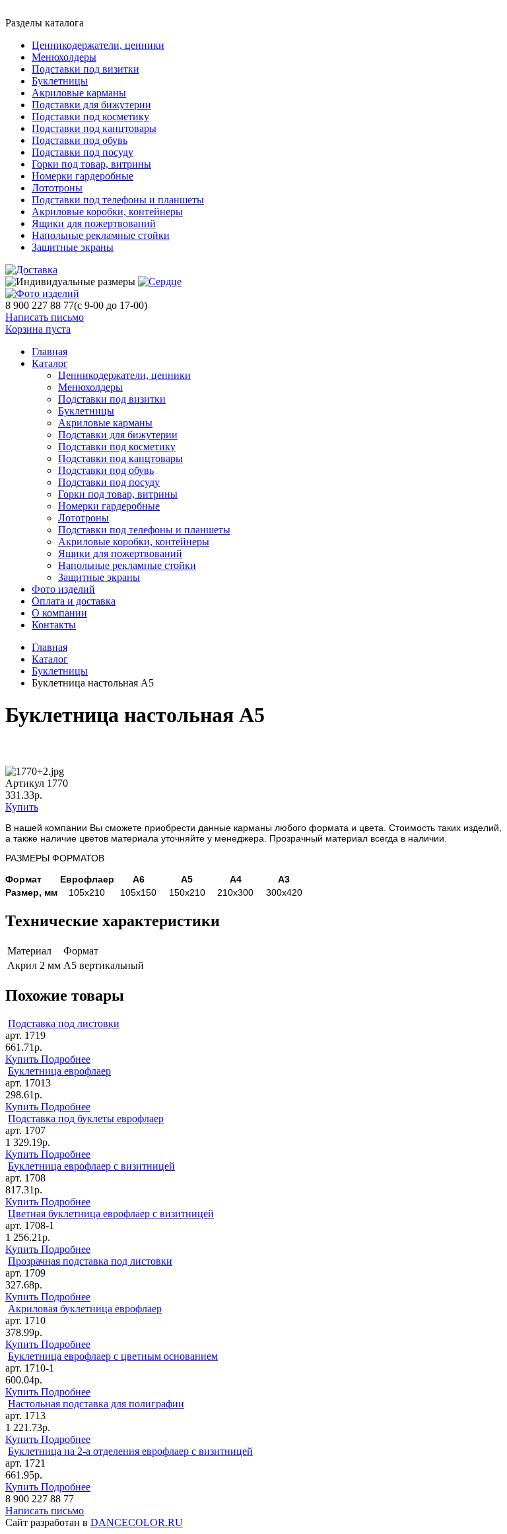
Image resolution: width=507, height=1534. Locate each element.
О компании (59, 612)
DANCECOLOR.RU (136, 1522)
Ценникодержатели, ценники (98, 45)
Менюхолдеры (64, 57)
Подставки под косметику (90, 116)
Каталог (50, 363)
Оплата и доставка (74, 601)
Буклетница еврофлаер (59, 1071)
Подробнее (65, 1059)
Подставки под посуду (82, 152)
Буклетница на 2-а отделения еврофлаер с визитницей (130, 1451)
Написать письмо (44, 317)
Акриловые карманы (79, 92)
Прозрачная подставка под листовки (90, 1261)
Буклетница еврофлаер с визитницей (91, 1166)
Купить (21, 807)
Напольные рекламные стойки (101, 235)
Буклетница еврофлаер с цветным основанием (113, 1356)
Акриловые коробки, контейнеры (107, 211)
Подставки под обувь (79, 140)
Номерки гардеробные (82, 176)
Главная (49, 647)
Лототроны (57, 187)
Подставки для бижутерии (91, 104)
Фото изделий (63, 589)
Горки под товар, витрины (91, 164)
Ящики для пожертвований (94, 223)
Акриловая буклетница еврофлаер (85, 1308)
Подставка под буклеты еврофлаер (86, 1118)
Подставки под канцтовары (94, 128)
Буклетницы (60, 80)
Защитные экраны (73, 247)
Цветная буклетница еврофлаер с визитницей (111, 1213)
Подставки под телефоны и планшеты (118, 199)
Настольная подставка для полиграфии (96, 1403)
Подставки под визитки (85, 69)
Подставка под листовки (63, 1023)
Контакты (54, 624)
